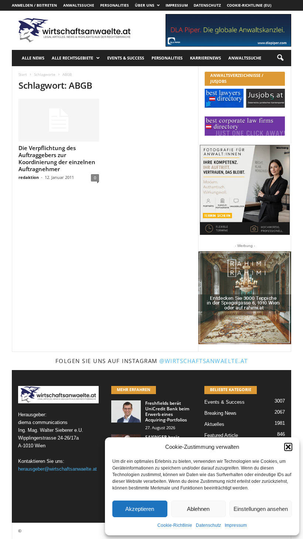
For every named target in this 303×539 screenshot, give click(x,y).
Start (22, 74)
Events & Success (125, 58)
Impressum (236, 525)
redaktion (28, 177)
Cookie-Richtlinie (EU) (249, 5)
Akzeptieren (139, 509)
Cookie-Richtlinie (174, 525)
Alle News (33, 58)
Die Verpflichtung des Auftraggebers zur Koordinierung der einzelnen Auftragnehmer (56, 158)
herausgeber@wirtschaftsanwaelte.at (57, 469)
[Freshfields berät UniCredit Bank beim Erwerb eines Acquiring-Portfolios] (126, 411)
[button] (288, 447)
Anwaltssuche (78, 5)
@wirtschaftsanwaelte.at (203, 361)
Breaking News (220, 413)
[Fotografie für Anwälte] (244, 189)
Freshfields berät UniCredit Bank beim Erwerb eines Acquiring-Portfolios (167, 411)
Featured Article (221, 435)
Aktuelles (214, 424)
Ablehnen (198, 509)
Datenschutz (208, 525)
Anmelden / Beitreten (34, 5)
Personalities (114, 5)
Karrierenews (205, 58)
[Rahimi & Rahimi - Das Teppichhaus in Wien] (244, 297)
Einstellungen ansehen (261, 509)
